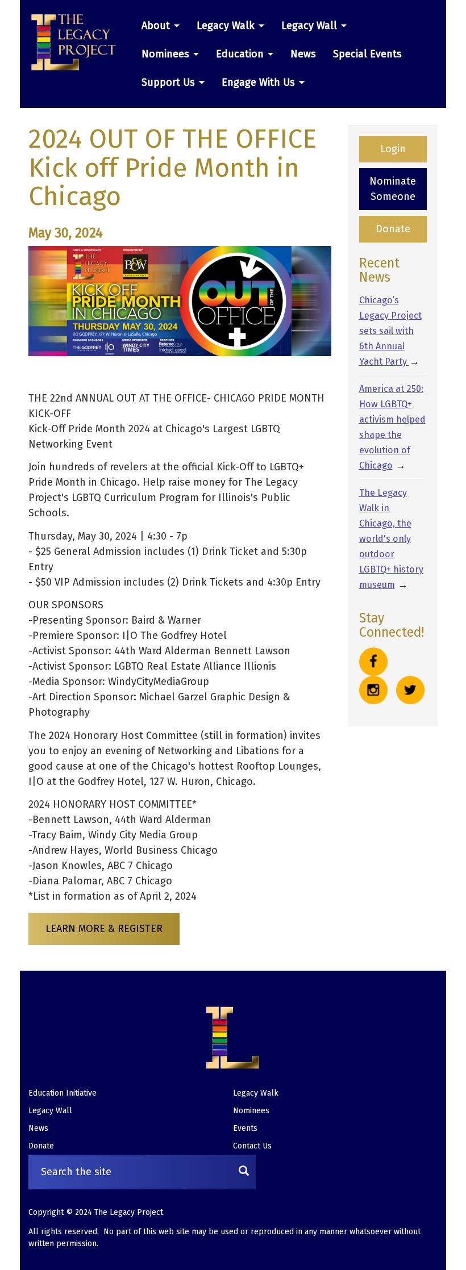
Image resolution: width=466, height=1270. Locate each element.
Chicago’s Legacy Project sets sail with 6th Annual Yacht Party (390, 331)
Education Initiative (62, 1093)
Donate (393, 229)
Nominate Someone (392, 189)
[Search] (243, 1172)
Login (393, 149)
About (157, 25)
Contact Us (252, 1146)
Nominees (167, 54)
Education (241, 54)
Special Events (367, 54)
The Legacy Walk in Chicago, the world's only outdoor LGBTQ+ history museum (391, 538)
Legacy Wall (310, 25)
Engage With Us (260, 82)
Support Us (170, 82)
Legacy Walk (227, 25)
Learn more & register (104, 928)
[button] (77, 42)
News (303, 54)
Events (245, 1128)
